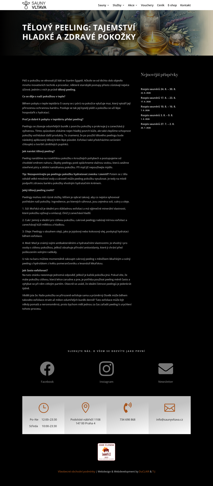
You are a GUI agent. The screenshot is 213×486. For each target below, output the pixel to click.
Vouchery (147, 5)
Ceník (160, 5)
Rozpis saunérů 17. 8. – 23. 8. (158, 98)
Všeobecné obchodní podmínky (76, 471)
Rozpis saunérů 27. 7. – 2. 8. (157, 124)
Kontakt (185, 5)
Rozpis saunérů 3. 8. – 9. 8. (157, 115)
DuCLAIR (144, 471)
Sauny (102, 5)
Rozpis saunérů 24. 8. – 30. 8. (158, 89)
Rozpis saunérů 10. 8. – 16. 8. (158, 106)
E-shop (172, 5)
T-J (153, 471)
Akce (131, 5)
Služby (117, 5)
